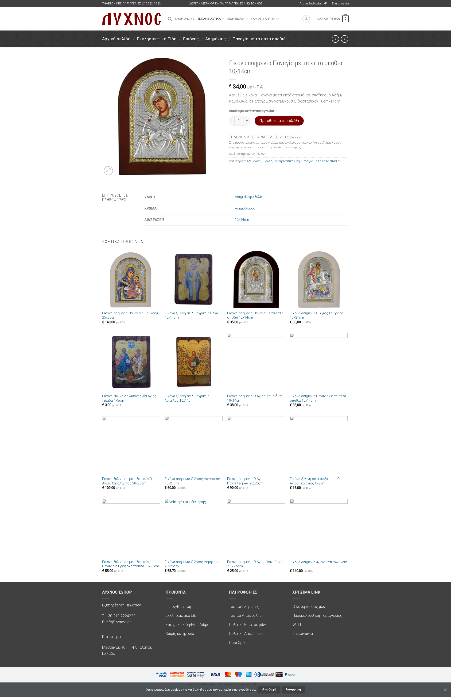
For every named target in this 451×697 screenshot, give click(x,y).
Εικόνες (191, 38)
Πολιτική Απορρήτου (246, 633)
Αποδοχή (269, 689)
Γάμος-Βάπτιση (178, 606)
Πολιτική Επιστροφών (247, 624)
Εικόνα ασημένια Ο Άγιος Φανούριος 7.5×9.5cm (255, 564)
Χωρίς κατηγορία (180, 633)
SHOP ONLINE (184, 18)
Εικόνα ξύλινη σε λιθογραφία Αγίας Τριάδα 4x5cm (129, 398)
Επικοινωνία (340, 3)
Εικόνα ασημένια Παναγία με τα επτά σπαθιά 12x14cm (255, 315)
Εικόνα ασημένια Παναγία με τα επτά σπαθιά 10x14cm (318, 398)
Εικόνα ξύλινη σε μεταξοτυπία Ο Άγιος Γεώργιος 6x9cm (315, 481)
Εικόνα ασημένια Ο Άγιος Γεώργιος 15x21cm (317, 315)
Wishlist (298, 624)
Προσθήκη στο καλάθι (279, 120)
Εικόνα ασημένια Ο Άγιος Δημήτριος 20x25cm (192, 564)
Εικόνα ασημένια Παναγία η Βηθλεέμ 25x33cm (130, 315)
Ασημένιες (215, 38)
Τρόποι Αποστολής (245, 615)
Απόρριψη (293, 689)
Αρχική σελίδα (116, 38)
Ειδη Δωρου (236, 18)
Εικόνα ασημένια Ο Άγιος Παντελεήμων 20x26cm (246, 481)
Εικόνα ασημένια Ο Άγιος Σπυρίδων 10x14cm (254, 398)
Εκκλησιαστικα (209, 18)
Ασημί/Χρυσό (245, 208)
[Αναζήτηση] (170, 18)
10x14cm (242, 220)
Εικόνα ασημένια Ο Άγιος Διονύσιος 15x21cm (192, 481)
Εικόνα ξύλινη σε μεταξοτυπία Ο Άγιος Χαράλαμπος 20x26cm (127, 481)
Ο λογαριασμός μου (308, 606)
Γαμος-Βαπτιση (263, 18)
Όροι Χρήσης (240, 642)
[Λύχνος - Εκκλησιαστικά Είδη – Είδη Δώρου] (131, 19)
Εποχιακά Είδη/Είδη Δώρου (188, 624)
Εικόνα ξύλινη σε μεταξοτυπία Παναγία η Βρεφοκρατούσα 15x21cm (130, 564)
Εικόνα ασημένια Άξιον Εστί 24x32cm (318, 562)
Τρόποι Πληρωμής (244, 606)
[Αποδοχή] (445, 689)
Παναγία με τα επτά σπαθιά (259, 38)
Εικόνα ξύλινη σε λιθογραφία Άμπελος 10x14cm (187, 398)
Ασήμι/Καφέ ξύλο (248, 197)
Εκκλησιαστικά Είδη (156, 38)
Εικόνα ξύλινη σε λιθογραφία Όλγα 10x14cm (191, 315)
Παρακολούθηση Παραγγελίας (317, 615)
